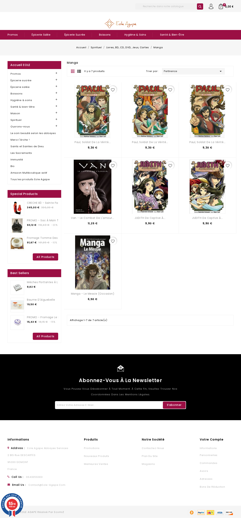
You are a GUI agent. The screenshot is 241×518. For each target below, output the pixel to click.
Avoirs (204, 471)
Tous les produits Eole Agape (30, 179)
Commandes (208, 463)
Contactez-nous (153, 448)
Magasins (148, 464)
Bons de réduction (212, 487)
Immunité (17, 159)
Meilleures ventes (96, 464)
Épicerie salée (41, 35)
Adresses (206, 479)
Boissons (105, 35)
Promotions (92, 448)
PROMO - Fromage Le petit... (46, 317)
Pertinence (193, 71)
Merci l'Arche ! (20, 140)
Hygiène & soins (135, 35)
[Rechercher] (200, 6)
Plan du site (150, 456)
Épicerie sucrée (74, 35)
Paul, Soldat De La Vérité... (93, 142)
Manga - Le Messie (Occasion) (92, 294)
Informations (18, 439)
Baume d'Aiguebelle (41, 300)
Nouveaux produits (96, 456)
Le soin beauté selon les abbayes (33, 133)
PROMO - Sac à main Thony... (47, 220)
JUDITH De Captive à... (150, 218)
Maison (15, 113)
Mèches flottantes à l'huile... (47, 282)
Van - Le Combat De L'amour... (92, 218)
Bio (13, 166)
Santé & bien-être (172, 35)
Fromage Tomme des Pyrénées (49, 238)
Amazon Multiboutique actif (29, 173)
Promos (13, 35)
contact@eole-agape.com (47, 485)
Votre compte (211, 439)
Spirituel (16, 120)
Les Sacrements (21, 153)
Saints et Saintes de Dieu (27, 146)
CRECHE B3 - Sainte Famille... (47, 203)
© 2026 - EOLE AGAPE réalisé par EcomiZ (36, 512)
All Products (45, 257)
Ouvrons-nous (20, 126)
